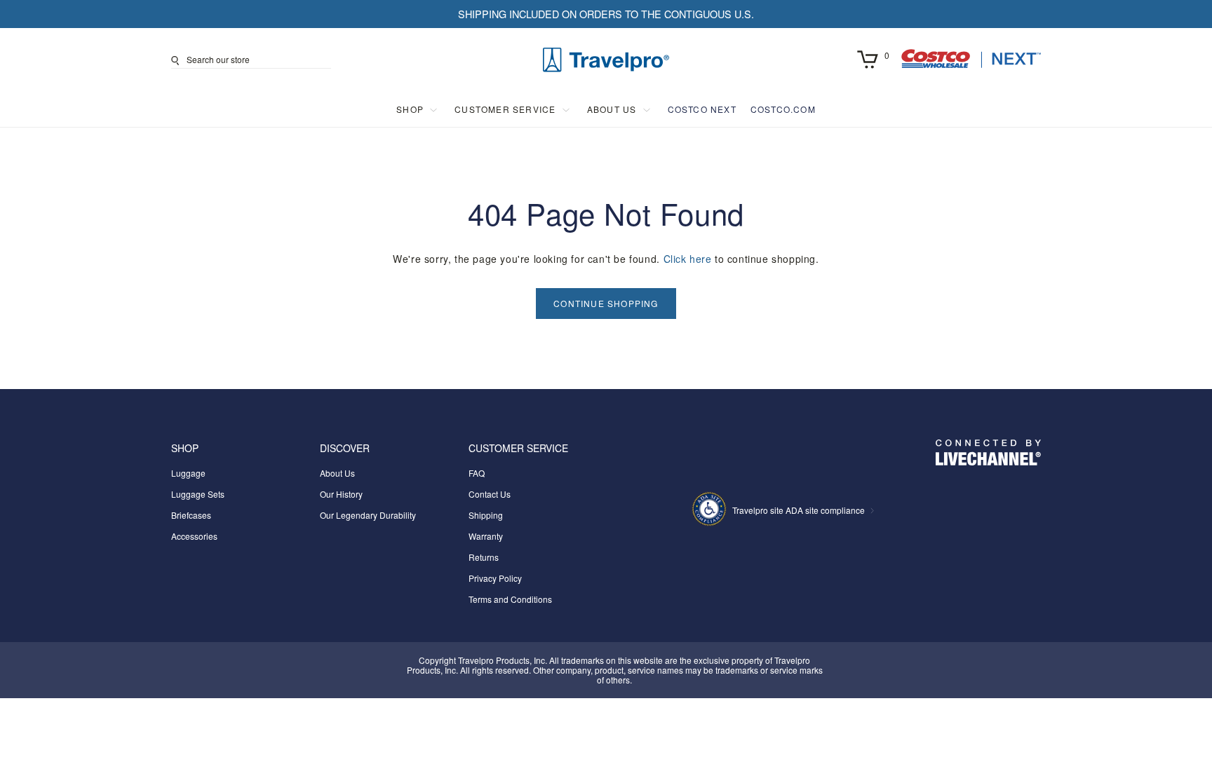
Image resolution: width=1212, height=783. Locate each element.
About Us (337, 473)
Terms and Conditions (510, 599)
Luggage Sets (197, 494)
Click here (688, 259)
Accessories (194, 536)
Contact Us (490, 494)
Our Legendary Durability (368, 515)
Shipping (486, 515)
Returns (484, 557)
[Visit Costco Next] (971, 64)
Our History (341, 494)
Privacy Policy (495, 578)
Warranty (486, 536)
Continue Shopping (605, 303)
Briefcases (191, 515)
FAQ (477, 473)
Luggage (188, 473)
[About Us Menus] (647, 110)
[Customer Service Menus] (566, 110)
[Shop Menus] (433, 110)
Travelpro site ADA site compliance (798, 510)
